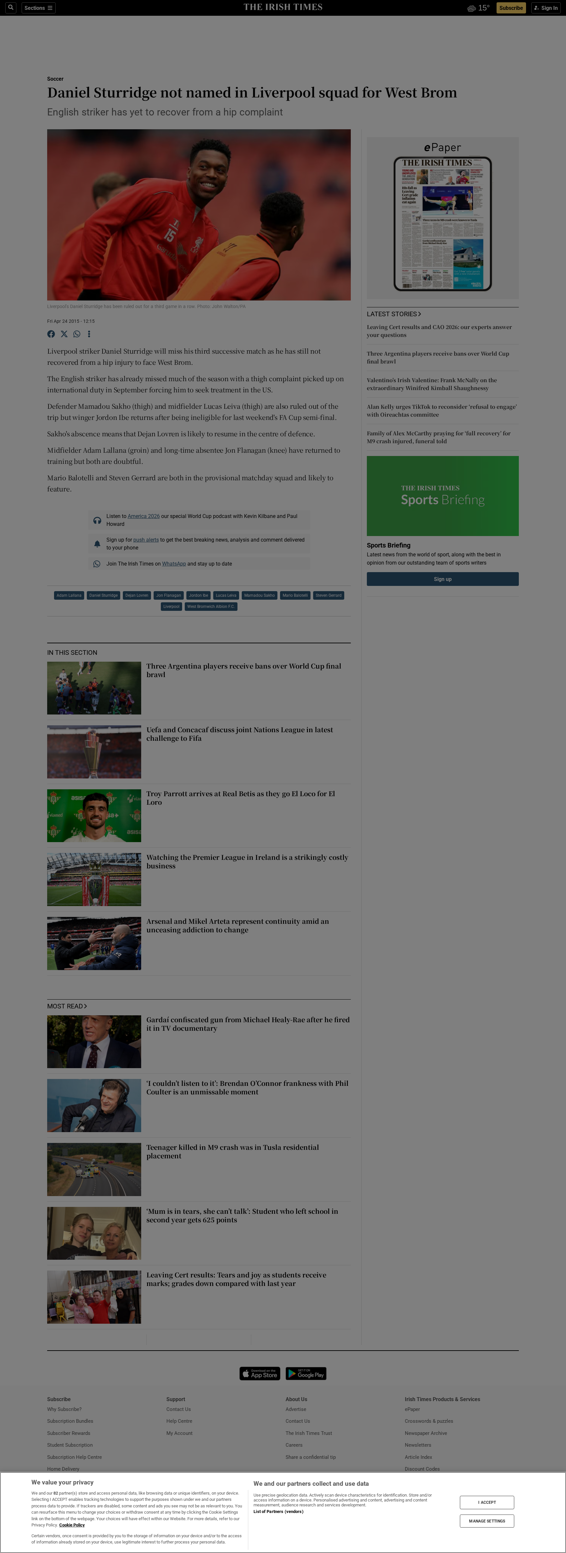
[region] (283, 1512)
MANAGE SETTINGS (487, 1521)
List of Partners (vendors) (278, 1511)
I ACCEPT (487, 1502)
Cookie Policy (72, 1524)
